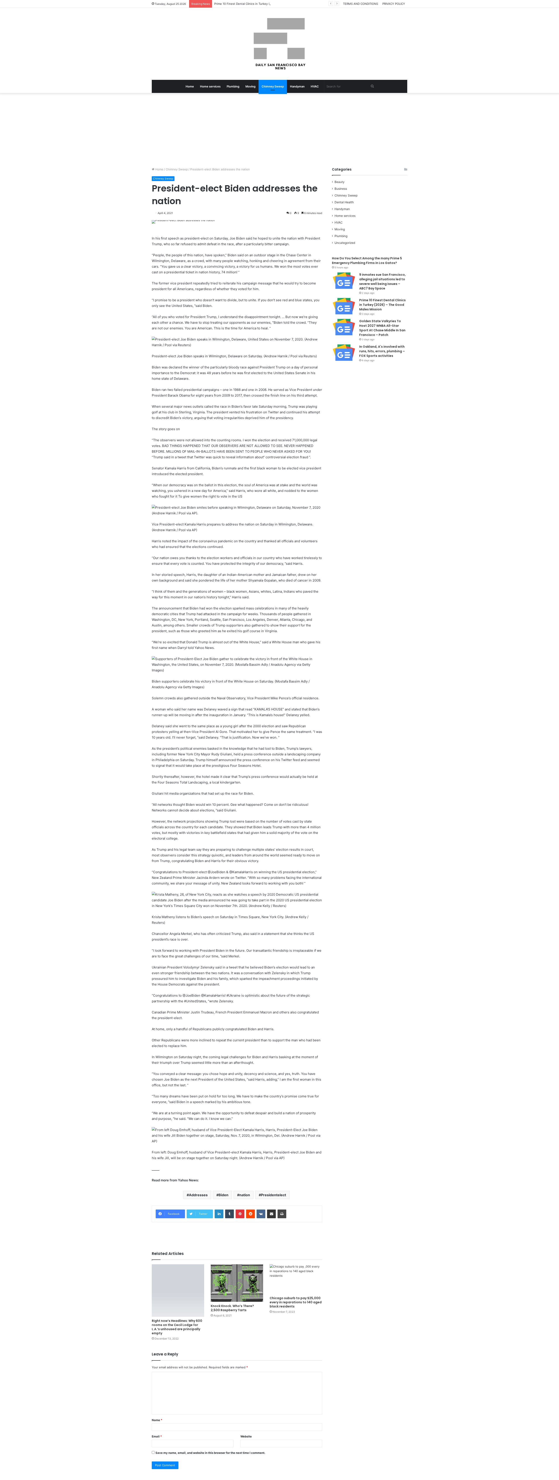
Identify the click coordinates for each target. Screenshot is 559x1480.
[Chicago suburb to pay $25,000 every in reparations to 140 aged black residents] (296, 1279)
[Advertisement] (279, 130)
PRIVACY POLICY (393, 3)
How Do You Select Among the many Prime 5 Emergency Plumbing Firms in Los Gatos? (367, 260)
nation (244, 1195)
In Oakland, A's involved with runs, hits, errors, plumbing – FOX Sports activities (382, 351)
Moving (250, 86)
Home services (210, 86)
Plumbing (233, 86)
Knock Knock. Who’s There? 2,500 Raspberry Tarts (232, 1308)
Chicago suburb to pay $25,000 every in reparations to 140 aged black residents (296, 1302)
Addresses (198, 1195)
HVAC (315, 86)
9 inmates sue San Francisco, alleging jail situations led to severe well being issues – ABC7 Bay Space (382, 281)
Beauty (340, 182)
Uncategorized (345, 243)
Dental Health (344, 202)
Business (341, 188)
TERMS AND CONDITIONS (360, 3)
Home (190, 86)
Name (157, 1420)
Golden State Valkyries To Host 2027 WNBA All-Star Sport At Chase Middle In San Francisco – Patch (382, 328)
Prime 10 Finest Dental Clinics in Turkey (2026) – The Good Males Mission (264, 3)
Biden (223, 1195)
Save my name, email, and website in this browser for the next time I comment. (210, 1452)
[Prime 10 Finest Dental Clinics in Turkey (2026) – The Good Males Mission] (344, 306)
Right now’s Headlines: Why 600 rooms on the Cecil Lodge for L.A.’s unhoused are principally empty (177, 1327)
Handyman (297, 86)
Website (246, 1436)
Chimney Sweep (273, 86)
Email (157, 1436)
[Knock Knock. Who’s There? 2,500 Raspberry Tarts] (237, 1283)
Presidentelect (273, 1195)
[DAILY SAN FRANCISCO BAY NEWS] (279, 44)
